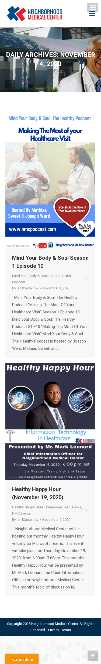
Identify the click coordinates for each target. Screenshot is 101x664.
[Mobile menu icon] (92, 7)
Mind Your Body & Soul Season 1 (37, 276)
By (25, 288)
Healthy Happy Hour (27, 507)
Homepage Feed (57, 507)
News (76, 507)
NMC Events (21, 513)
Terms (66, 630)
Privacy (53, 630)
